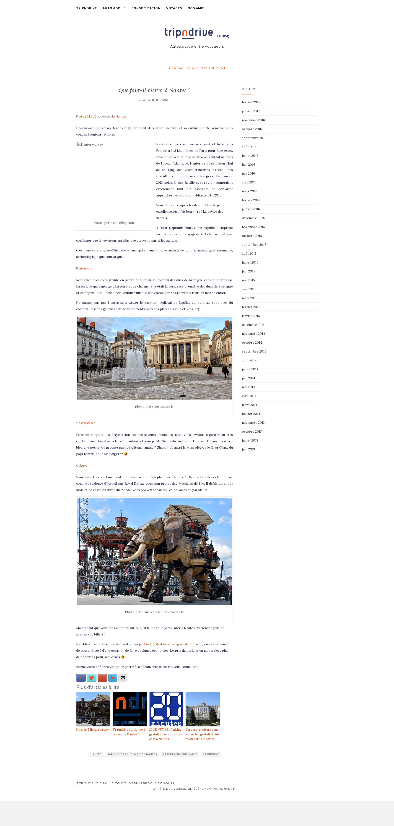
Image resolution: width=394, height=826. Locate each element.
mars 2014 (249, 405)
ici (205, 490)
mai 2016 (248, 173)
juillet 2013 (250, 440)
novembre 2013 (253, 423)
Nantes (96, 754)
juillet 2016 (250, 156)
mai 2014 (248, 387)
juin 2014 (248, 378)
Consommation (146, 8)
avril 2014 (249, 396)
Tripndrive (86, 8)
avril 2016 (249, 182)
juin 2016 (248, 164)
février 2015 (251, 307)
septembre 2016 (254, 138)
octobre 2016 (252, 129)
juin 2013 (248, 449)
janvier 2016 (251, 209)
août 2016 (249, 147)
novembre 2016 (253, 120)
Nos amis (196, 8)
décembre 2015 (253, 218)
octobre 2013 (252, 431)
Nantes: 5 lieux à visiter (92, 730)
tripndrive (211, 754)
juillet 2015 (250, 262)
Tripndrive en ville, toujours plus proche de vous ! (126, 783)
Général (177, 68)
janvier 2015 (251, 316)
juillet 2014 (250, 369)
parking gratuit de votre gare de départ (169, 644)
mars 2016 (249, 191)
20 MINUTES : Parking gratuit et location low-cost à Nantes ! (165, 734)
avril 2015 (249, 289)
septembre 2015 (254, 245)
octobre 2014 (252, 342)
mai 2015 (248, 280)
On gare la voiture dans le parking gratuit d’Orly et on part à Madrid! (203, 734)
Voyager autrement (206, 68)
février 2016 (251, 200)
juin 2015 (248, 271)
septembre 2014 (254, 351)
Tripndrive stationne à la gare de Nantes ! (129, 732)
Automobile (114, 8)
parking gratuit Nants (180, 754)
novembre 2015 (253, 227)
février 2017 (251, 102)
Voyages (174, 8)
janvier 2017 (251, 111)
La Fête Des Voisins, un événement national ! (193, 788)
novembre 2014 (253, 334)
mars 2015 (249, 298)
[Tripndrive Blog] (197, 33)
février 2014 (251, 414)
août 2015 (249, 253)
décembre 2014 (253, 325)
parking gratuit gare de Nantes (132, 754)
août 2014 (249, 360)
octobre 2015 (252, 236)
